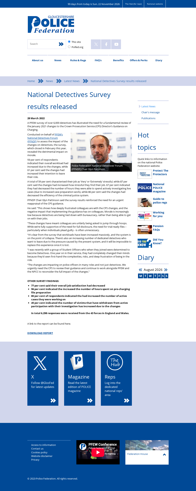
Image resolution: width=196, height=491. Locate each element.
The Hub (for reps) (133, 3)
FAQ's (98, 60)
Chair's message (150, 112)
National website (155, 3)
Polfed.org (77, 47)
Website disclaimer (41, 456)
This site (76, 42)
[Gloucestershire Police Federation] (56, 26)
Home (31, 81)
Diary (158, 60)
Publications (148, 118)
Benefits (118, 60)
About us (37, 60)
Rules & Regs (78, 60)
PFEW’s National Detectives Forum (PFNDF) (45, 138)
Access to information (43, 445)
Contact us (37, 448)
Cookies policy (39, 452)
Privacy (35, 459)
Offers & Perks (138, 60)
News (57, 60)
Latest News (72, 81)
